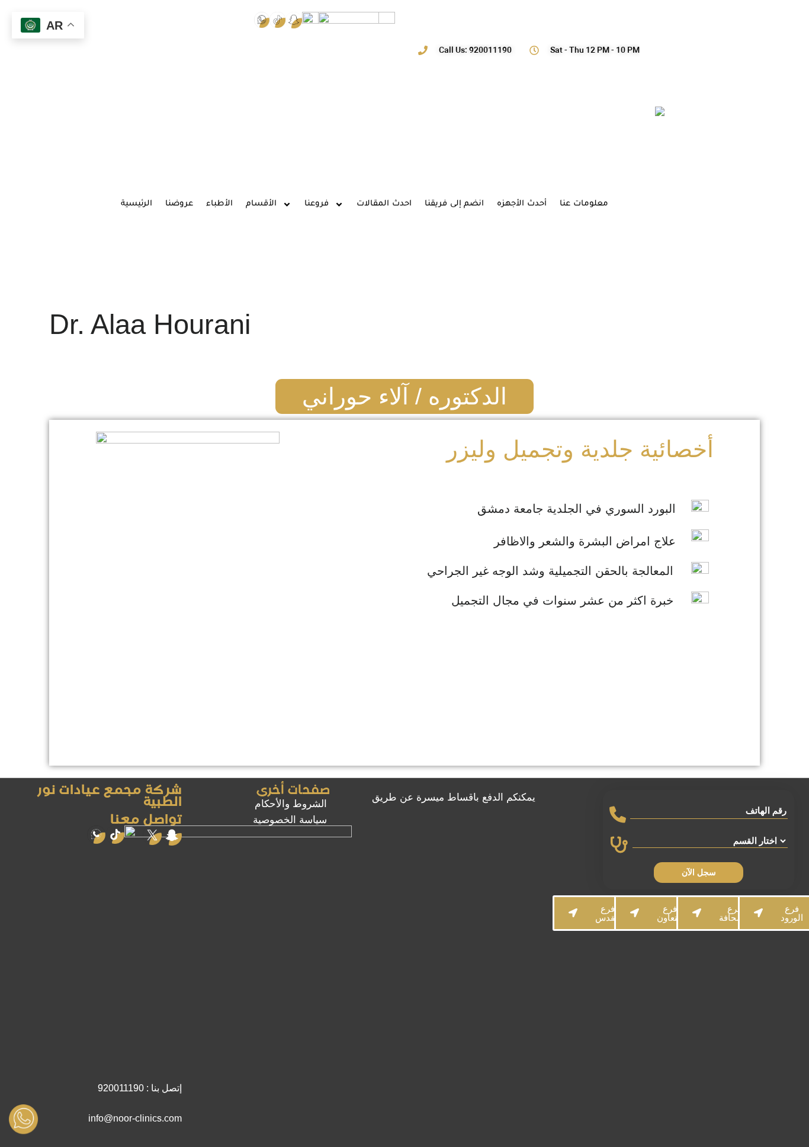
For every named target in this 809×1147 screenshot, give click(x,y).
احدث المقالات (384, 204)
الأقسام (261, 204)
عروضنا (179, 204)
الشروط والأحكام (291, 803)
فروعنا (316, 204)
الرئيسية (136, 204)
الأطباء (219, 204)
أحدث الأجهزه (522, 204)
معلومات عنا (584, 204)
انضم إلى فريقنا (454, 204)
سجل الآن (699, 872)
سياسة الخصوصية (290, 819)
